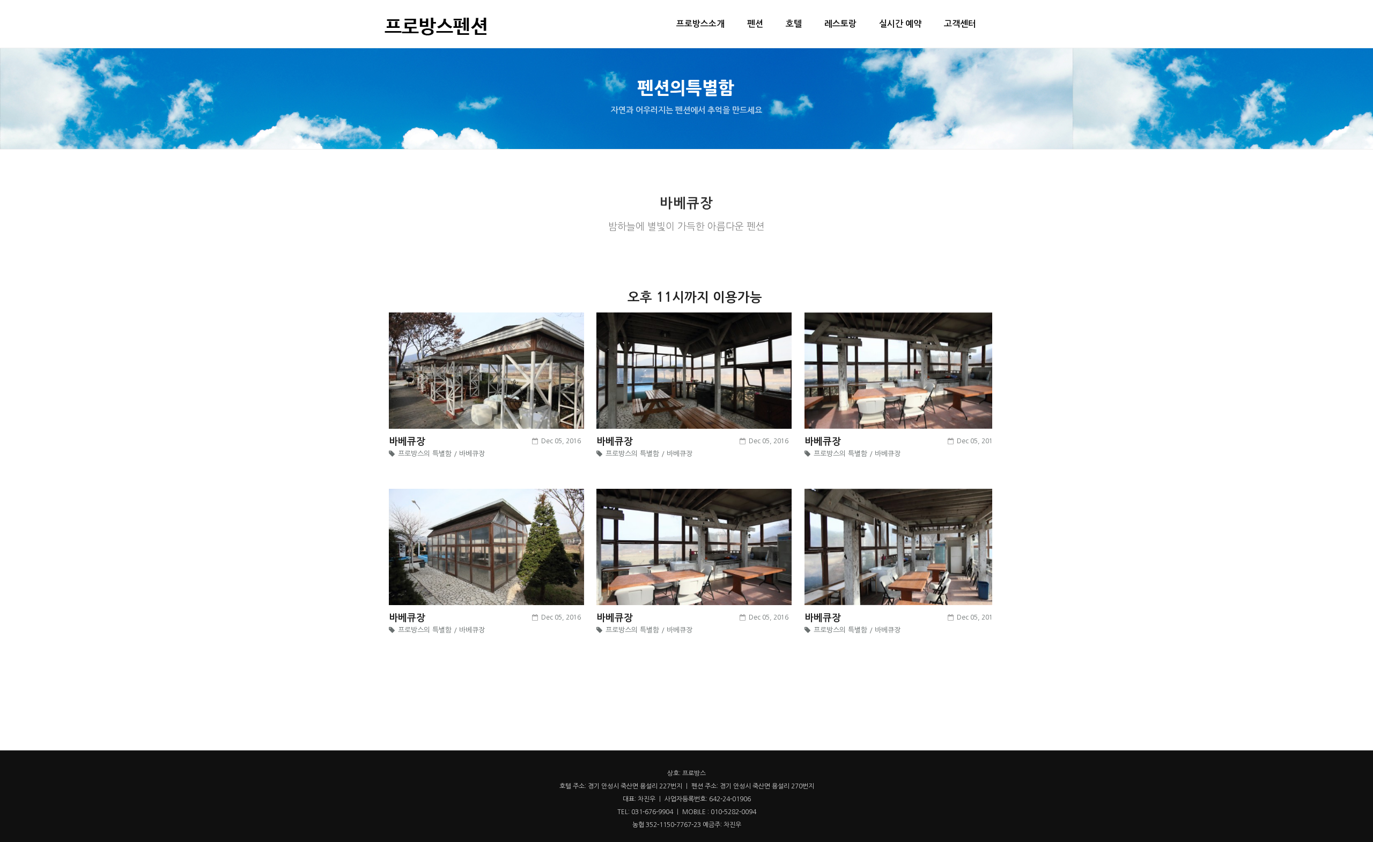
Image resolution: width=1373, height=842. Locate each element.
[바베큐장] (486, 372)
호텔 (794, 24)
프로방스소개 (700, 24)
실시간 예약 (900, 24)
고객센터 (960, 24)
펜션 (755, 24)
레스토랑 (840, 24)
